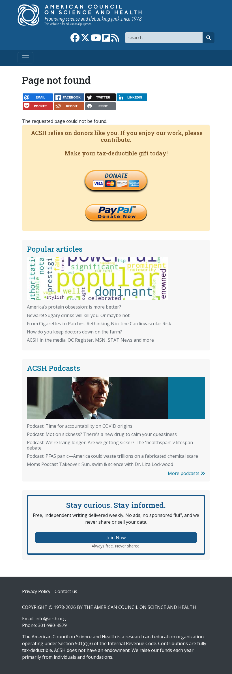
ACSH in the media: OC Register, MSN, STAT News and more (90, 340)
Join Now (116, 537)
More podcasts (184, 473)
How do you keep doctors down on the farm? (74, 332)
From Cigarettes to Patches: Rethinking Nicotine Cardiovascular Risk (99, 323)
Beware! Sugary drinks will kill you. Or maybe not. (78, 315)
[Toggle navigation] (25, 57)
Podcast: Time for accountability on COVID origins (79, 426)
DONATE (116, 175)
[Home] (86, 15)
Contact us (66, 591)
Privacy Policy (36, 591)
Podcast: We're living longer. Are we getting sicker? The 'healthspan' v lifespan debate (110, 445)
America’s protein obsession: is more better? (74, 307)
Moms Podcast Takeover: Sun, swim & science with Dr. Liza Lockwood (100, 464)
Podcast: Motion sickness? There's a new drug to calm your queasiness (102, 434)
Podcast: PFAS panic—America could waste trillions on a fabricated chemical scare (112, 456)
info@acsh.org (50, 618)
